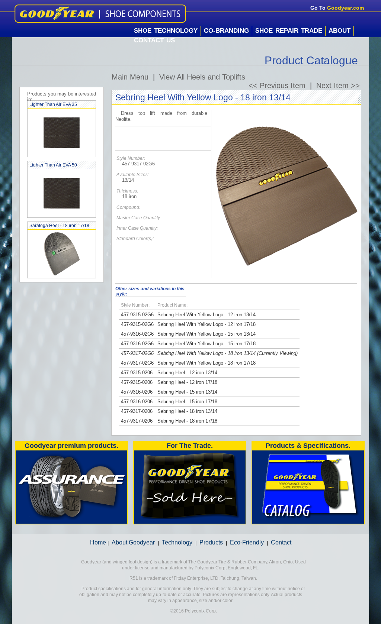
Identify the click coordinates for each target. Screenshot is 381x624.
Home (98, 542)
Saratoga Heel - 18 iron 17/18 (59, 225)
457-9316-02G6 (137, 334)
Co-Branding (226, 30)
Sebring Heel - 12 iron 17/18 (187, 382)
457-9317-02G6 (137, 353)
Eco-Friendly (247, 542)
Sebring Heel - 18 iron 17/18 (187, 421)
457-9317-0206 (137, 411)
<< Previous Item (277, 85)
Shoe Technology (166, 30)
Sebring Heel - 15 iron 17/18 (187, 401)
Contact (281, 542)
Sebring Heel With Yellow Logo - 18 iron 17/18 (206, 363)
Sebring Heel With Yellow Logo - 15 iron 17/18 (206, 343)
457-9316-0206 (137, 392)
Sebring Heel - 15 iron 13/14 (187, 392)
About (339, 30)
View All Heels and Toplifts (202, 77)
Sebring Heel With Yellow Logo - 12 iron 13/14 (206, 314)
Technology (177, 542)
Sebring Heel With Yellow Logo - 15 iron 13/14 (206, 334)
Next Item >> (338, 85)
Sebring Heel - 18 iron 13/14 (187, 411)
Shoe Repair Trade (288, 30)
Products (211, 542)
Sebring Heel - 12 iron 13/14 (187, 372)
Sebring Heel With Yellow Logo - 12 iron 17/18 (206, 324)
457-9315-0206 (137, 372)
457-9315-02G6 (137, 314)
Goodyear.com (345, 8)
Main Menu (130, 77)
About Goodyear (133, 542)
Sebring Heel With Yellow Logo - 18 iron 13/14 (206, 353)
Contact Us (154, 40)
